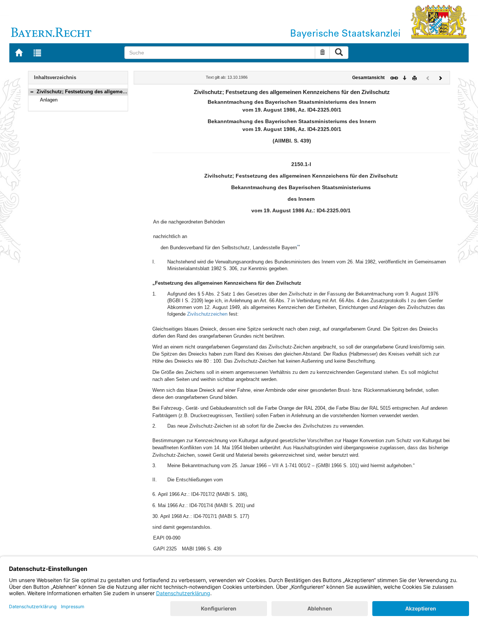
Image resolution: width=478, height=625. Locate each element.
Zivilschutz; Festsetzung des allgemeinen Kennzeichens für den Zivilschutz (124, 91)
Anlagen (49, 100)
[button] (32, 91)
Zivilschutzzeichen (207, 314)
